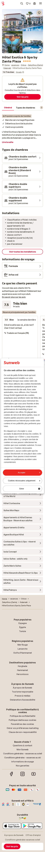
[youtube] (33, 775)
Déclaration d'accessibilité (22, 699)
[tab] (8, 107)
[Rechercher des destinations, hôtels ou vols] (21, 3)
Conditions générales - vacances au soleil (22, 753)
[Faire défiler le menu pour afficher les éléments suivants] (41, 107)
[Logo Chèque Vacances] (32, 791)
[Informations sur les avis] (23, 72)
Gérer (21, 489)
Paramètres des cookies (22, 724)
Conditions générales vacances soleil (22, 839)
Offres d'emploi (33, 835)
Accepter (21, 472)
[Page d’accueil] (2, 3)
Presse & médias (22, 695)
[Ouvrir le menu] (40, 3)
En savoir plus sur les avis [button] (14, 297)
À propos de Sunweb (22, 687)
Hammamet (22, 670)
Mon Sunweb (22, 749)
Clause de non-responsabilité (22, 732)
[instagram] (22, 775)
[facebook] (11, 775)
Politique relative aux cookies (22, 720)
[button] (22, 20)
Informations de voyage (22, 761)
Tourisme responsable (22, 691)
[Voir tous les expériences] (13, 72)
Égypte (22, 627)
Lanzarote (22, 648)
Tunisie (22, 631)
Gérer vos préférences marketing (22, 728)
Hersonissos (22, 674)
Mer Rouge (23, 644)
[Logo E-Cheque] (38, 791)
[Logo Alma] (26, 791)
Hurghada (22, 666)
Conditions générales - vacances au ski (22, 757)
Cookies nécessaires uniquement (21, 481)
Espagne (22, 623)
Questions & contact (22, 745)
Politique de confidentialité (22, 716)
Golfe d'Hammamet (22, 653)
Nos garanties (22, 765)
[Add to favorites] (39, 13)
